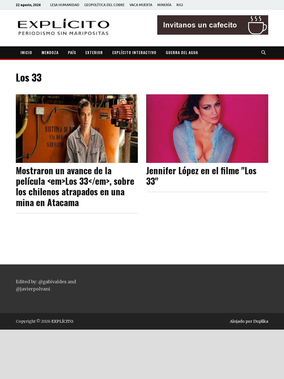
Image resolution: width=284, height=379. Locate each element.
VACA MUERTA (141, 5)
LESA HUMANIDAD (64, 5)
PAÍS (72, 52)
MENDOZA (50, 52)
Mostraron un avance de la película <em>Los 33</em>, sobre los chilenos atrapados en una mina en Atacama (75, 186)
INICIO (26, 52)
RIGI (179, 5)
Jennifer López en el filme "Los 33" (201, 175)
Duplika (260, 321)
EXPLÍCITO (62, 321)
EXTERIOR (94, 52)
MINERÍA (164, 5)
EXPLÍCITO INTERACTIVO (134, 52)
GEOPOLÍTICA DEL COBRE (104, 5)
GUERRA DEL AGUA (182, 52)
